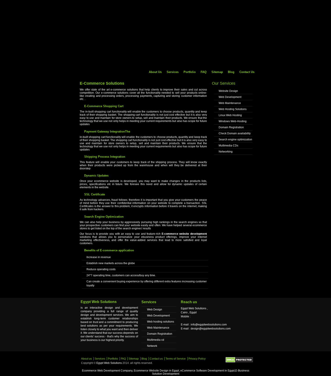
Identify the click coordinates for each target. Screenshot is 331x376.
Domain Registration (231, 127)
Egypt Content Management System (102, 10)
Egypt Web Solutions (109, 363)
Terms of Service (176, 358)
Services (173, 72)
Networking (226, 151)
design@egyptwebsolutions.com (211, 328)
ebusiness (147, 237)
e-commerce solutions (114, 92)
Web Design (154, 309)
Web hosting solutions (160, 321)
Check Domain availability (235, 133)
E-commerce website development (184, 233)
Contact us (246, 72)
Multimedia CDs (228, 145)
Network (152, 345)
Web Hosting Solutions (233, 109)
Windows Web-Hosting (233, 121)
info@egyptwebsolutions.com (209, 324)
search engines (188, 222)
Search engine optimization (235, 139)
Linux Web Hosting (230, 115)
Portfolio (190, 72)
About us (155, 72)
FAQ (203, 72)
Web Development (230, 97)
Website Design (228, 91)
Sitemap (217, 72)
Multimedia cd (155, 339)
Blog (231, 72)
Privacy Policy (197, 358)
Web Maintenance (230, 103)
